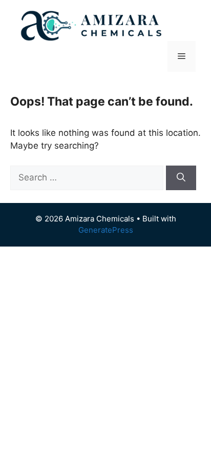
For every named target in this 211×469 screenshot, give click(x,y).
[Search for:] (88, 177)
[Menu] (181, 56)
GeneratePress (105, 230)
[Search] (181, 178)
